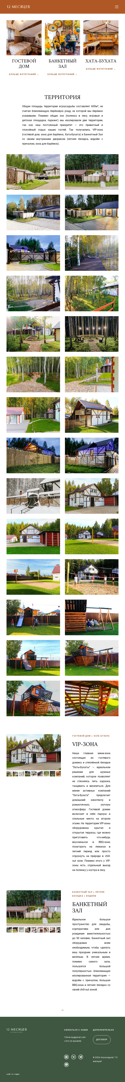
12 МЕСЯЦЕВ (18, 7)
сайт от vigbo (13, 1074)
